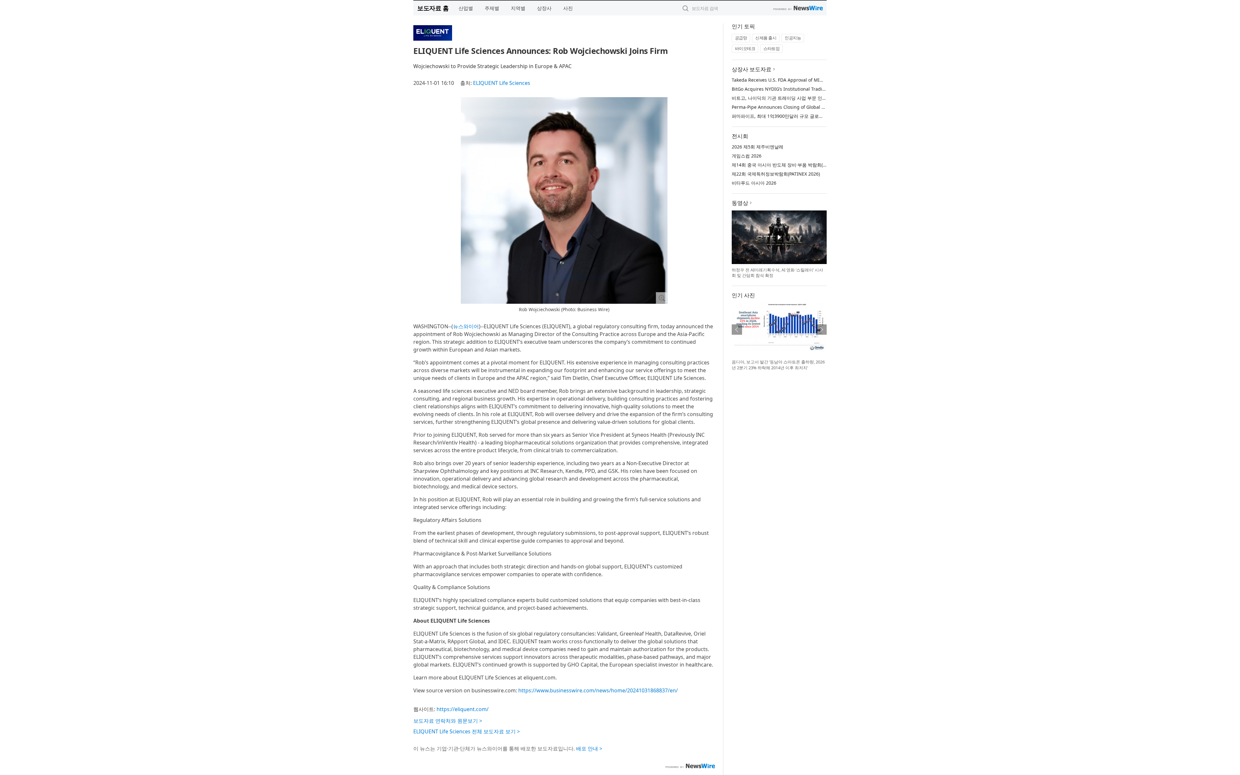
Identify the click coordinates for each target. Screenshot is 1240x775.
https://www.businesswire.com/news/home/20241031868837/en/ (598, 690)
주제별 (492, 8)
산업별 (466, 8)
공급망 (741, 38)
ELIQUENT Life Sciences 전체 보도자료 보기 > (466, 731)
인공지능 (793, 38)
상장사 (544, 8)
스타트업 (771, 48)
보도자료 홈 (433, 8)
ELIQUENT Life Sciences (501, 83)
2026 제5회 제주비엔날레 (757, 147)
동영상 (740, 203)
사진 (568, 8)
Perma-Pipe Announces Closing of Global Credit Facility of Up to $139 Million (814, 107)
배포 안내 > (589, 748)
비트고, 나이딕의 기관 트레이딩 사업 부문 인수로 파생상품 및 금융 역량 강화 (809, 98)
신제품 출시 (765, 38)
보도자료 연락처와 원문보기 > (447, 720)
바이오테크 (745, 48)
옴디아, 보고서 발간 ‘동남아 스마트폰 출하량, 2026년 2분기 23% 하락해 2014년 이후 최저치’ (778, 365)
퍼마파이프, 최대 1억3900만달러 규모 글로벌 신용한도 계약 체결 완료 (803, 116)
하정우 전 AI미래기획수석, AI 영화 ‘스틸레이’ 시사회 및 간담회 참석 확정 (777, 273)
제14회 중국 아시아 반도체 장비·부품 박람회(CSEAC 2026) (791, 165)
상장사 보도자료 (751, 69)
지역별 (518, 8)
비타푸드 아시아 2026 (754, 183)
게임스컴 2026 (746, 156)
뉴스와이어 (466, 326)
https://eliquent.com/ (463, 709)
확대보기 (661, 298)
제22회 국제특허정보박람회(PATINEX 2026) (776, 174)
